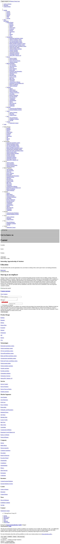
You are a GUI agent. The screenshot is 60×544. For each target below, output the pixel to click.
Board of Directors (13, 95)
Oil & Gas (11, 67)
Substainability (12, 100)
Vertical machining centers (15, 39)
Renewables (12, 70)
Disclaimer (6, 518)
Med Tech (11, 78)
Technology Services (14, 54)
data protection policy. (47, 534)
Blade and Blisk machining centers (17, 43)
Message (3, 300)
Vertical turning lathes (14, 47)
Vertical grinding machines (15, 49)
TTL (10, 35)
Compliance (12, 99)
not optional (3, 539)
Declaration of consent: (7, 305)
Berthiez (11, 23)
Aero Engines (12, 64)
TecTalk (11, 120)
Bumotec (11, 25)
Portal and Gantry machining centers (17, 46)
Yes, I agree (3, 536)
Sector (2, 249)
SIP (10, 33)
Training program (13, 62)
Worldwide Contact (13, 123)
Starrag (11, 34)
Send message (4, 311)
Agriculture (12, 80)
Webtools (6, 521)
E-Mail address (4, 296)
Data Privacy (7, 517)
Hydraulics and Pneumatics (15, 71)
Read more (3, 270)
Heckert (11, 30)
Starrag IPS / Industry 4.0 (15, 55)
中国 (7, 17)
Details (14, 536)
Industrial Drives (13, 72)
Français (8, 14)
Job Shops (11, 74)
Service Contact (13, 58)
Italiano (8, 15)
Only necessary (21, 536)
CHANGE (10, 536)
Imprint (5, 515)
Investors (8, 107)
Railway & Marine (13, 84)
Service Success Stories (14, 60)
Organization (12, 97)
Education (6, 5)
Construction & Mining (14, 82)
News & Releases (13, 117)
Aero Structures (13, 66)
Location (3, 245)
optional (2, 541)
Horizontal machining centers (16, 38)
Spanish (8, 18)
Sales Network (12, 103)
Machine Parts (12, 75)
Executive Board (13, 96)
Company (8, 87)
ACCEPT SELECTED (9, 542)
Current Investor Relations (15, 108)
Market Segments (10, 63)
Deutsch (8, 13)
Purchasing (11, 104)
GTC (5, 519)
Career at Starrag (7, 4)
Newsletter (11, 94)
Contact (8, 121)
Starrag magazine (13, 91)
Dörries (11, 26)
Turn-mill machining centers (15, 42)
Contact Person (7, 6)
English (5, 10)
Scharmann (12, 31)
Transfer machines (13, 50)
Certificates (12, 105)
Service (8, 56)
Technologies (9, 37)
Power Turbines (13, 68)
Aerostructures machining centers (17, 45)
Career (8, 111)
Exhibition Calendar (14, 119)
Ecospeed (11, 29)
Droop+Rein (12, 27)
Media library (12, 90)
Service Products (13, 59)
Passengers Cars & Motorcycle (16, 83)
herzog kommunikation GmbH (14, 525)
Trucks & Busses (13, 86)
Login (5, 124)
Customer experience (14, 92)
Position (2, 253)
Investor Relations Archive (15, 109)
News (7, 116)
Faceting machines (13, 51)
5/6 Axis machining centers (15, 41)
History (11, 101)
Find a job (3, 257)
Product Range (9, 22)
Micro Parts (12, 79)
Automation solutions (14, 52)
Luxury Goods (12, 76)
